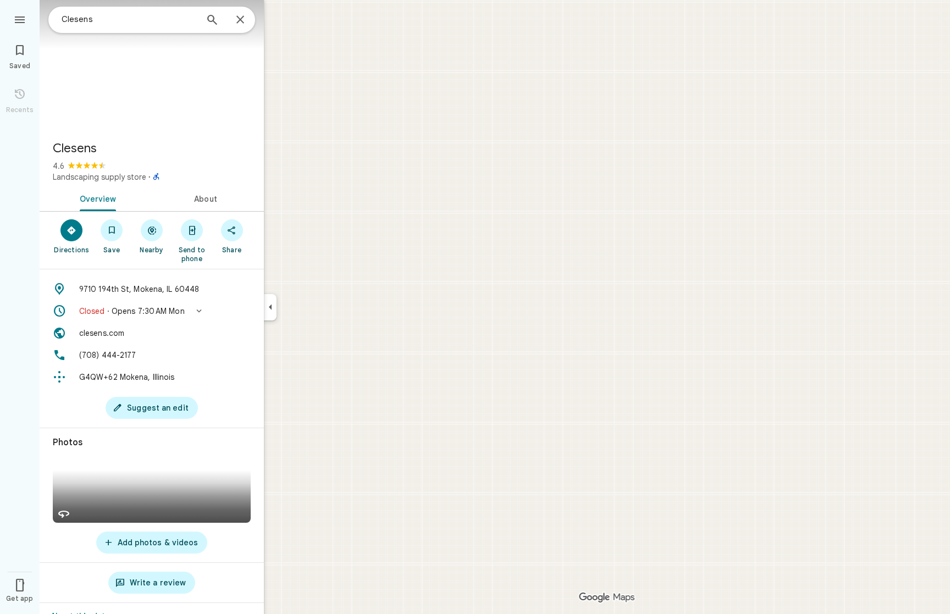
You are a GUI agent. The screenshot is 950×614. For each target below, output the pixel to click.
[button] (152, 311)
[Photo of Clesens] (152, 66)
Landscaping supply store (99, 177)
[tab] (96, 198)
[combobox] (129, 19)
